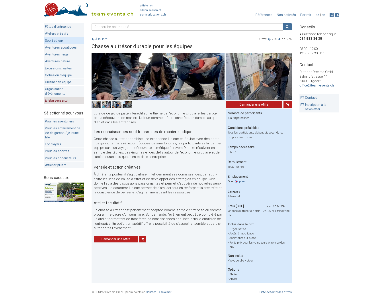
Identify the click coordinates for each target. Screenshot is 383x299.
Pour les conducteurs (60, 158)
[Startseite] (88, 10)
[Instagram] (337, 15)
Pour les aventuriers (59, 121)
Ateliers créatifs (56, 33)
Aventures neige (56, 54)
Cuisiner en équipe (58, 82)
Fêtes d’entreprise (58, 27)
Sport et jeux (54, 41)
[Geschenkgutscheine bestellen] (64, 201)
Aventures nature (57, 61)
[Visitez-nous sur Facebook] (332, 15)
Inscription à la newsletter (315, 107)
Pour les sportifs (57, 151)
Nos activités (286, 15)
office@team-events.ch (316, 85)
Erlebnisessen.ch (57, 100)
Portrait (305, 15)
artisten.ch (146, 5)
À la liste (101, 39)
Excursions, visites (58, 68)
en (323, 15)
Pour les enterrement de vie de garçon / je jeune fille (62, 132)
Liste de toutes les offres (276, 292)
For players (53, 144)
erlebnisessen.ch (151, 10)
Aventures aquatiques (61, 47)
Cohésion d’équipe (58, 75)
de (317, 15)
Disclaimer (164, 292)
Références (264, 15)
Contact (311, 98)
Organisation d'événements (55, 91)
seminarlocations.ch (153, 14)
